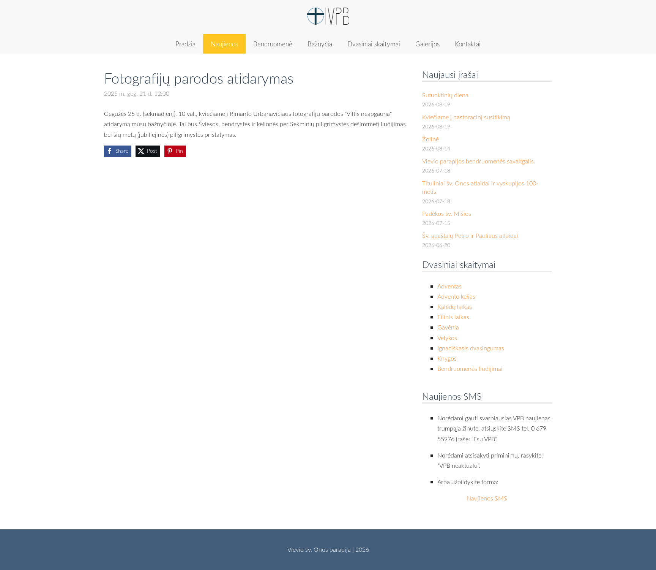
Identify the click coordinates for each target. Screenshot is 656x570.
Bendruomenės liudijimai (470, 368)
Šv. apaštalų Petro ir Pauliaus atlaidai (470, 235)
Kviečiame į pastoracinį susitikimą (466, 117)
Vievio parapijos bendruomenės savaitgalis (478, 161)
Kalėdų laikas (454, 306)
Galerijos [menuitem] (427, 44)
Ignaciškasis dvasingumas (470, 348)
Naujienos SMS (487, 498)
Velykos (447, 338)
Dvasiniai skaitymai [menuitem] (373, 44)
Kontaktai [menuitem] (468, 44)
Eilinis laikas (453, 317)
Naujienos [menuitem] (224, 44)
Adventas (449, 286)
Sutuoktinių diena (445, 95)
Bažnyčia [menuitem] (320, 44)
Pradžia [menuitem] (185, 44)
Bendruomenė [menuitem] (272, 44)
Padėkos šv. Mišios (446, 213)
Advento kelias (456, 296)
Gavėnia (448, 327)
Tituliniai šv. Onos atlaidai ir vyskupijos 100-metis (480, 187)
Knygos (447, 358)
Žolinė (430, 139)
